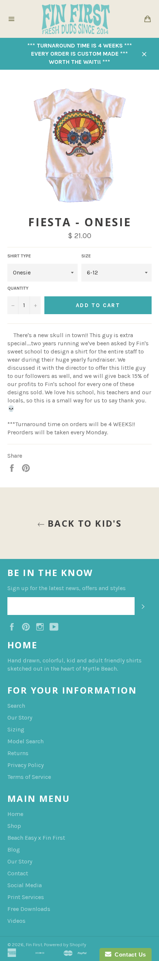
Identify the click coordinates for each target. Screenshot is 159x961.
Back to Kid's (83, 523)
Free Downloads (28, 908)
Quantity (17, 288)
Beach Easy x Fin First (36, 837)
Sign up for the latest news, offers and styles (66, 588)
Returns (17, 753)
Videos (16, 920)
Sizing (15, 729)
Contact (17, 873)
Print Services (25, 897)
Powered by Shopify (65, 944)
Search (16, 705)
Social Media (24, 885)
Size (86, 256)
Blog (13, 849)
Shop (14, 825)
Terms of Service (29, 776)
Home (15, 813)
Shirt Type (19, 256)
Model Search (25, 741)
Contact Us (128, 954)
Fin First (34, 944)
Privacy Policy (25, 765)
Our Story (19, 717)
